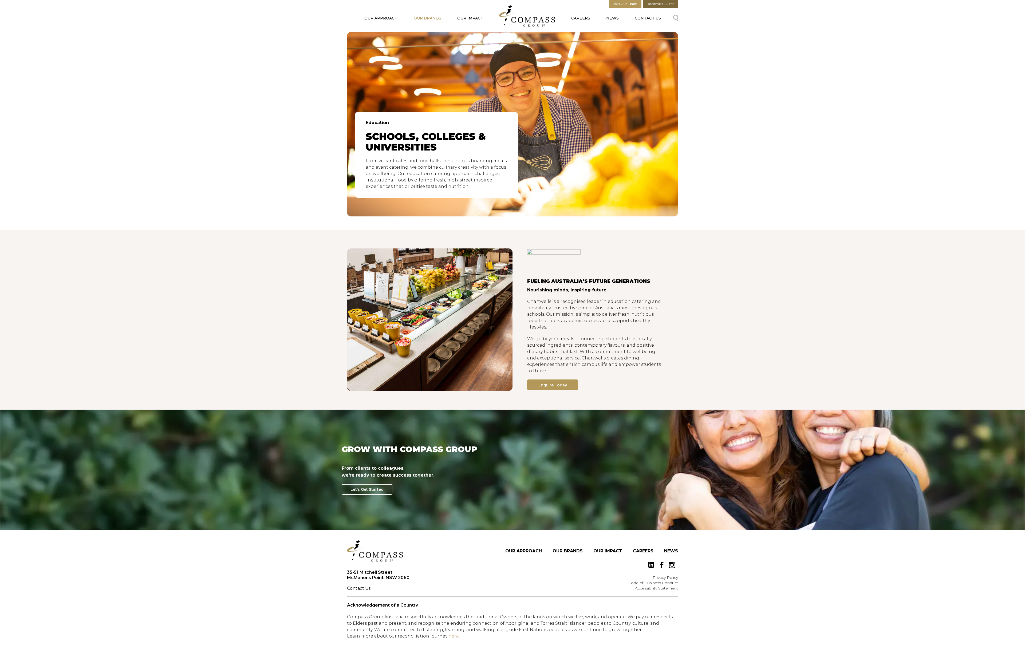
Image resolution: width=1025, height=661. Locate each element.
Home (527, 16)
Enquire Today (552, 385)
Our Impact (470, 18)
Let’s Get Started (367, 489)
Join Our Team (625, 4)
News (612, 18)
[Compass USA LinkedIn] (651, 565)
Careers (580, 18)
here (453, 636)
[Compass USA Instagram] (672, 565)
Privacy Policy (665, 577)
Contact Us (648, 18)
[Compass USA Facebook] (662, 565)
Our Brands (427, 18)
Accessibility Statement (656, 588)
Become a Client (660, 4)
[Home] (375, 551)
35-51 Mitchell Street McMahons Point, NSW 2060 (378, 575)
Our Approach (381, 18)
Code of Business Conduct (653, 582)
